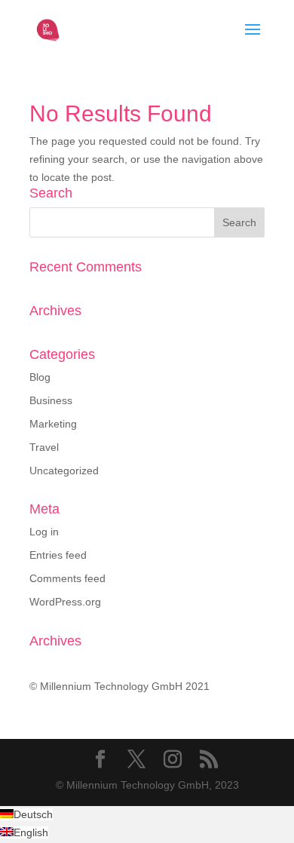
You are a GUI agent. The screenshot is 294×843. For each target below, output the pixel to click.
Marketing (53, 424)
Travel (44, 447)
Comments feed (67, 578)
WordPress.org (65, 602)
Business (50, 400)
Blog (40, 377)
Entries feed (58, 555)
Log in (44, 532)
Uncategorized (64, 470)
